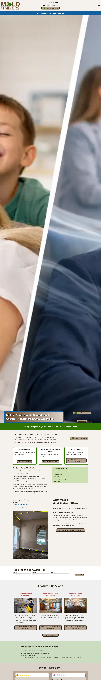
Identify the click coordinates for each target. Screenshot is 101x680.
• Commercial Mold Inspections (20, 507)
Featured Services (58, 474)
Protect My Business (51, 461)
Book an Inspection (52, 8)
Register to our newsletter (60, 472)
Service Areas (57, 481)
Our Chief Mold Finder (59, 478)
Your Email (53, 572)
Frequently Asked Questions (60, 480)
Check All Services (51, 635)
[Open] (99, 5)
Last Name (34, 572)
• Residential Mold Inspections (20, 504)
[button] (70, 468)
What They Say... (58, 476)
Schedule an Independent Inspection (72, 530)
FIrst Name (15, 572)
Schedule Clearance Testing (77, 460)
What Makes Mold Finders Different (62, 471)
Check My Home (26, 461)
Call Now (83, 421)
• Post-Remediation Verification (20, 506)
